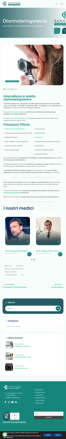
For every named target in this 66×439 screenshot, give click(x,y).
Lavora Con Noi (40, 400)
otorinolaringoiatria (10, 275)
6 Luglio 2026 (19, 366)
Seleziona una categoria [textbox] (13, 326)
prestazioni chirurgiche (11, 192)
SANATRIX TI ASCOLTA (23, 346)
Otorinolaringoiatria (12, 81)
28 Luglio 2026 (19, 355)
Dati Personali (39, 403)
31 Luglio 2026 (19, 344)
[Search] (56, 4)
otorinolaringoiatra (10, 272)
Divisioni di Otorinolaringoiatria (18, 118)
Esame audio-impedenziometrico (15, 129)
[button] (31, 259)
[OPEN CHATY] (4, 434)
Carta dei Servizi (40, 392)
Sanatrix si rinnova (21, 368)
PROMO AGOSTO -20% (23, 357)
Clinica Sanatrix (14, 112)
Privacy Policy (39, 390)
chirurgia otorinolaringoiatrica (13, 269)
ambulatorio (8, 266)
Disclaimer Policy (40, 398)
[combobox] (33, 326)
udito (22, 275)
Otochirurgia (38, 137)
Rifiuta (58, 435)
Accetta (48, 435)
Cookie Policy (39, 395)
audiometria (19, 266)
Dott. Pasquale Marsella (32, 251)
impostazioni (9, 437)
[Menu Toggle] (61, 3)
